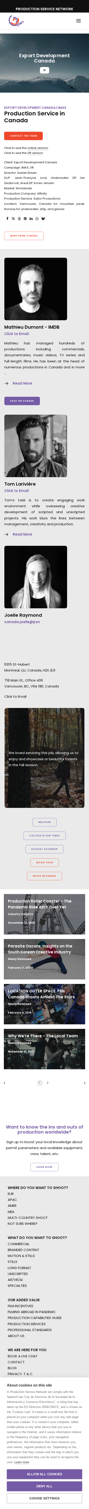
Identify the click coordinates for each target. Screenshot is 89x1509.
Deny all (45, 1486)
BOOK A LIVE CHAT (23, 1356)
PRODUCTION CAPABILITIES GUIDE (35, 1317)
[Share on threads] (19, 218)
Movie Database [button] (44, 876)
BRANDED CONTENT (23, 1249)
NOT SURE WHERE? (22, 1223)
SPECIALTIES (17, 1285)
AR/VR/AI (15, 1279)
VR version (35, 153)
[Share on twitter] (13, 218)
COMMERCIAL (18, 1243)
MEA (11, 1211)
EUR (11, 1193)
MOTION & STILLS (21, 1255)
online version (37, 148)
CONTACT (16, 1362)
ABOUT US (16, 1335)
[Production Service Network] (16, 21)
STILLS (12, 1261)
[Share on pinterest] (25, 218)
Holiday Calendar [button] (44, 849)
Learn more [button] (44, 1166)
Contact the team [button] (23, 135)
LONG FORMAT (19, 1267)
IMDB (54, 327)
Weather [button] (44, 822)
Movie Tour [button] (44, 862)
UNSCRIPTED (18, 1273)
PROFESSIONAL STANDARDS (30, 1329)
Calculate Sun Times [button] (44, 835)
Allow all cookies (44, 1474)
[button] (78, 21)
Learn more (21, 1462)
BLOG (12, 1368)
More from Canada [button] (24, 235)
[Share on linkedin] (31, 218)
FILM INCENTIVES (20, 1305)
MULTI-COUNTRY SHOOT (28, 1217)
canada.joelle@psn (22, 621)
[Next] (83, 1084)
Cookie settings (44, 1498)
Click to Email (16, 333)
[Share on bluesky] (43, 218)
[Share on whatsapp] (37, 218)
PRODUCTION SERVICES (27, 1324)
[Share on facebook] (7, 218)
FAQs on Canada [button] (22, 400)
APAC (12, 1199)
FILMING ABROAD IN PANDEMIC (32, 1311)
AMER (12, 1205)
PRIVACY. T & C (20, 1373)
